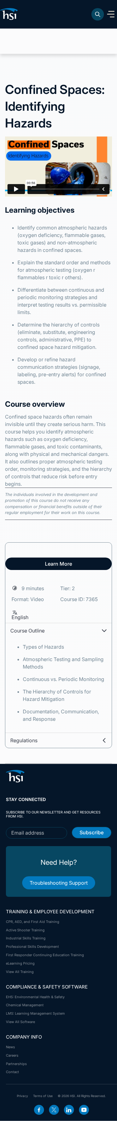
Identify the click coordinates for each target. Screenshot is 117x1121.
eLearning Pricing (20, 963)
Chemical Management (25, 1005)
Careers (12, 1055)
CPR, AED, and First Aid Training (32, 921)
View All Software (20, 1022)
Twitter (54, 1110)
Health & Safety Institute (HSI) (10, 14)
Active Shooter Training (25, 930)
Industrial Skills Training (26, 938)
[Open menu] (111, 14)
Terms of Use (43, 1095)
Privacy (22, 1095)
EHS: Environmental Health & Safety (35, 997)
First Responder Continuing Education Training (45, 955)
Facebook (39, 1110)
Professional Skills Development (32, 946)
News (10, 1047)
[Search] (97, 14)
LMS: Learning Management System (35, 1013)
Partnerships (16, 1064)
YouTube (84, 1110)
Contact (12, 1072)
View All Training (20, 972)
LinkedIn (69, 1110)
